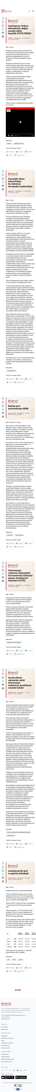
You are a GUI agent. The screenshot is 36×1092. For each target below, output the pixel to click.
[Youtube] (13, 1070)
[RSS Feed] (24, 1070)
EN (15, 1089)
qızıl (8, 959)
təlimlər (9, 143)
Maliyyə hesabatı (5, 1048)
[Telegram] (17, 1070)
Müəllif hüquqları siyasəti (7, 1059)
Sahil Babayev (11, 835)
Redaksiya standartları (7, 1043)
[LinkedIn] (21, 1070)
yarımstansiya (19, 535)
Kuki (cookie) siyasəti (6, 1061)
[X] (10, 1070)
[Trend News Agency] (6, 1004)
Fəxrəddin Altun (11, 370)
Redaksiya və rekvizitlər (7, 1038)
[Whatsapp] (2, 1070)
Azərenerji (10, 535)
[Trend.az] (6, 11)
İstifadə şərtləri (5, 1054)
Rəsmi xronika (5, 1029)
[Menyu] (33, 11)
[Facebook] (6, 1070)
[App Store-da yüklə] (7, 1077)
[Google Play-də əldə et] (21, 1077)
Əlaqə (2, 1040)
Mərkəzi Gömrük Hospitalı (14, 642)
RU (21, 1089)
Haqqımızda (4, 1035)
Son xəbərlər (4, 1027)
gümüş (20, 959)
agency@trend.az (5, 1019)
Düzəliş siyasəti (5, 1045)
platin (14, 959)
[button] (3, 18)
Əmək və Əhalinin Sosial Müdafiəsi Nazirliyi (18, 832)
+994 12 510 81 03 (5, 1017)
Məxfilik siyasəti (5, 1056)
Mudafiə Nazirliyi (18, 143)
